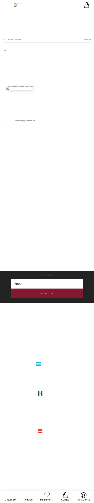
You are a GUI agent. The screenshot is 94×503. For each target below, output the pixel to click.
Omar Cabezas (24, 121)
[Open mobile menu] (6, 5)
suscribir (47, 293)
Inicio (4, 39)
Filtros (5, 50)
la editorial (47, 338)
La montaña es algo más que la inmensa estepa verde (25, 120)
